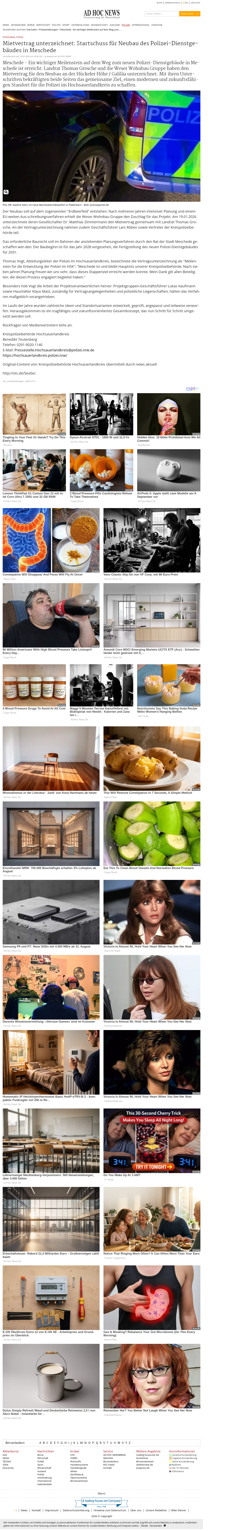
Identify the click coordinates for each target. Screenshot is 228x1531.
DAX (5, 1454)
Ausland (41, 1471)
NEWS (6, 25)
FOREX (73, 1458)
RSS (186, 3)
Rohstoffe (75, 1461)
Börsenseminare (79, 1480)
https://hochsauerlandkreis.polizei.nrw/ (35, 355)
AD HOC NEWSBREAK (114, 1454)
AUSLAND (115, 25)
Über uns (135, 1510)
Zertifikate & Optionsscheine (78, 1476)
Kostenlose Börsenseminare (145, 1459)
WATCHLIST (195, 3)
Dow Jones (8, 1467)
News (24, 1510)
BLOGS (159, 3)
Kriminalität (9, 37)
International (44, 1480)
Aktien (73, 1471)
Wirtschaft (42, 1458)
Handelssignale (78, 1467)
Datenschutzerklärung (76, 1510)
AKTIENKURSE (18, 25)
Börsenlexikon (15, 1443)
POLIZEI (126, 25)
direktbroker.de (144, 1464)
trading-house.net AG (147, 1454)
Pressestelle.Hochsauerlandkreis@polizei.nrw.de (54, 350)
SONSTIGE (156, 25)
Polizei (19, 37)
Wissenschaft (44, 1467)
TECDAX (7, 1461)
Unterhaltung (44, 1477)
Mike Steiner (178, 1510)
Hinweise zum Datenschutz (110, 1510)
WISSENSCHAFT (99, 25)
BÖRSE (31, 25)
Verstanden (156, 1525)
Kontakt (107, 1467)
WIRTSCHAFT (43, 25)
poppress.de (142, 1467)
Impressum (52, 1510)
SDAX (5, 1464)
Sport (40, 1464)
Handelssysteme (79, 1464)
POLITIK (56, 25)
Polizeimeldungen (48, 29)
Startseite (32, 29)
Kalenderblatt (44, 1484)
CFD (72, 1454)
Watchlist (108, 1458)
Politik (40, 1461)
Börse (40, 1454)
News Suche (187, 13)
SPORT (65, 25)
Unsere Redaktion (156, 1510)
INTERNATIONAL (141, 25)
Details (144, 1525)
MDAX (6, 1458)
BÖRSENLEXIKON (172, 3)
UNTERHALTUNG (80, 25)
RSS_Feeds (109, 1464)
